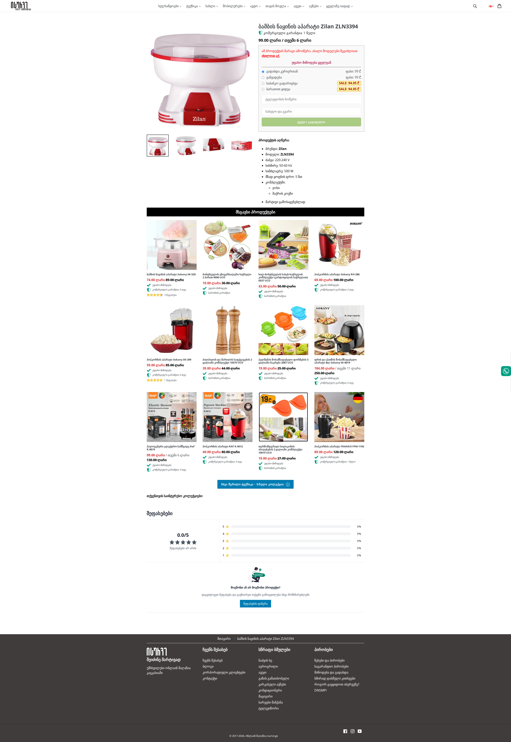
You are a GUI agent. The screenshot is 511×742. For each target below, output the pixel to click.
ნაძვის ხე (265, 660)
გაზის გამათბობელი (273, 678)
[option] (155, 146)
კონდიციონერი (270, 690)
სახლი (210, 6)
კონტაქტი (210, 678)
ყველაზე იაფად (338, 6)
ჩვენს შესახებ (213, 660)
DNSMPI (320, 690)
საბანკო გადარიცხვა (281, 83)
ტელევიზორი (268, 708)
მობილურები (233, 6)
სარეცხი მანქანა (270, 702)
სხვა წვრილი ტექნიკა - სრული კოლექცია (253, 484)
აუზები (314, 6)
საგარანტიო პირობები (331, 666)
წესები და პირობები (329, 660)
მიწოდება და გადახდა (331, 672)
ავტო (254, 6)
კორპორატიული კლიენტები (224, 672)
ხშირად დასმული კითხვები (334, 678)
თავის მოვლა (276, 6)
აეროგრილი (268, 666)
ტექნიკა (192, 6)
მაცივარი (265, 696)
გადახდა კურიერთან (281, 71)
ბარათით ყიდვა (277, 89)
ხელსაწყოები (168, 6)
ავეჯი (298, 6)
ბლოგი (208, 666)
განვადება (273, 77)
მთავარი (224, 638)
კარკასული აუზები (272, 684)
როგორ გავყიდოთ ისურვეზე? (336, 684)
